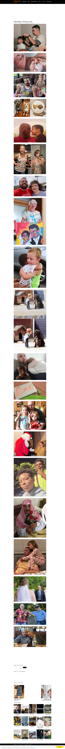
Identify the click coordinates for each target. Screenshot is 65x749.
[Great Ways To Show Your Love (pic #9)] (30, 287)
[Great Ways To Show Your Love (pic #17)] (30, 574)
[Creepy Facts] (40, 713)
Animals (24, 1)
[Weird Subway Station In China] (47, 713)
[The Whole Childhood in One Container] (24, 738)
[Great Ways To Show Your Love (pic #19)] (30, 624)
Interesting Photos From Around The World (17, 714)
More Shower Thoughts (32, 726)
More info (33, 747)
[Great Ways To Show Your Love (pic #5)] (30, 142)
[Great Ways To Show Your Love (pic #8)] (30, 244)
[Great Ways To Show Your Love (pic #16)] (30, 537)
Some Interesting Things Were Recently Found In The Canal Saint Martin (40, 727)
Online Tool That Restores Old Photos (46, 700)
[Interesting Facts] (24, 713)
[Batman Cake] (17, 725)
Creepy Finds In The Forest (32, 714)
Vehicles (49, 1)
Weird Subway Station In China (47, 714)
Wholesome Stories (17, 739)
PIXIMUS (17, 1)
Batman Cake (17, 726)
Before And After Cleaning (47, 726)
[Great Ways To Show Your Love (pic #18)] (30, 601)
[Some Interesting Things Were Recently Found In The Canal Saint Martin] (40, 725)
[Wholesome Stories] (17, 738)
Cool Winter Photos (25, 726)
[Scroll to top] (58, 744)
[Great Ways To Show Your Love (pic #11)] (30, 379)
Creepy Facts (40, 713)
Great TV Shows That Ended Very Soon (40, 739)
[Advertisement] (32, 12)
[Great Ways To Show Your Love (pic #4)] (30, 116)
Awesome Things (47, 739)
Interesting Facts (25, 713)
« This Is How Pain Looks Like (18, 700)
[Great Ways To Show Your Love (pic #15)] (30, 496)
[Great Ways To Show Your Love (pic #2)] (30, 71)
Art (29, 1)
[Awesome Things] (47, 738)
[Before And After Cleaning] (47, 725)
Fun (39, 1)
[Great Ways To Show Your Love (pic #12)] (30, 399)
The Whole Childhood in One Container (24, 739)
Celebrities (34, 1)
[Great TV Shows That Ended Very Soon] (40, 738)
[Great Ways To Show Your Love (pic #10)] (30, 351)
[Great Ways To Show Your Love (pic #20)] (30, 646)
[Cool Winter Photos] (24, 725)
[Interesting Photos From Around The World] (17, 713)
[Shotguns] (32, 738)
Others (43, 1)
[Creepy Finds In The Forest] (32, 713)
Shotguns (32, 739)
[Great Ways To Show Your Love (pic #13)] (30, 429)
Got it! (59, 747)
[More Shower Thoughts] (32, 725)
